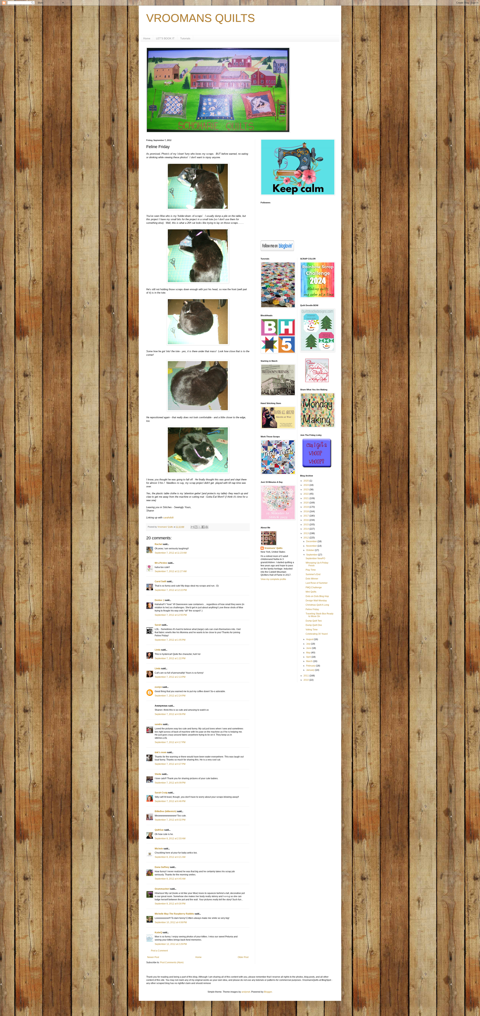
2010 (306, 680)
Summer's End (313, 574)
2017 (306, 515)
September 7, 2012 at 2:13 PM (170, 677)
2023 (306, 489)
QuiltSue (159, 830)
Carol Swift (160, 581)
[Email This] (192, 527)
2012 (306, 537)
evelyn (158, 687)
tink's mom (160, 752)
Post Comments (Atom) (172, 962)
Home (146, 38)
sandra (158, 724)
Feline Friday (312, 609)
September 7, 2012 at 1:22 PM (170, 658)
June (309, 648)
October (310, 550)
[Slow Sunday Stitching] (317, 381)
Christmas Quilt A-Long (317, 605)
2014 (306, 529)
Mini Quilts (311, 591)
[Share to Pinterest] (206, 527)
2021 (306, 498)
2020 (306, 502)
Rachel (158, 544)
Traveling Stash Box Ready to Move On (319, 615)
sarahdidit (168, 517)
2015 (306, 524)
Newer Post (153, 957)
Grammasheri (162, 889)
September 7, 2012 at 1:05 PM (170, 640)
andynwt (246, 992)
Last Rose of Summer (317, 583)
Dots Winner (312, 578)
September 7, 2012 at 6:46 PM (170, 801)
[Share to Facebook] (203, 527)
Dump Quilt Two (314, 620)
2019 (306, 507)
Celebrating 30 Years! (317, 634)
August (310, 639)
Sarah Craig (161, 792)
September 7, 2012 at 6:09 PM (170, 782)
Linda (157, 650)
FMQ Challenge (314, 587)
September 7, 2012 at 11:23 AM (171, 553)
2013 (306, 533)
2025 (306, 480)
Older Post (243, 957)
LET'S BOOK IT (165, 38)
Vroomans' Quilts (273, 548)
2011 (306, 675)
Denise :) (159, 600)
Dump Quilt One (314, 625)
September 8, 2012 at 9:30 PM (170, 903)
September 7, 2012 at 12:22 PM (171, 590)
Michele (159, 848)
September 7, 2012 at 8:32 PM (170, 819)
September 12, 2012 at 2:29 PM (171, 944)
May (308, 652)
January (310, 670)
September (312, 554)
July (308, 644)
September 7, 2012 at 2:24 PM (170, 695)
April (308, 657)
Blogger (268, 992)
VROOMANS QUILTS (200, 18)
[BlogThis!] (196, 527)
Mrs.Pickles (161, 563)
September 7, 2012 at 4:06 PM (170, 714)
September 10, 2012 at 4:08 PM (171, 922)
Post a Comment (159, 950)
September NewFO (315, 558)
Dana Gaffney (162, 867)
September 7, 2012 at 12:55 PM (171, 615)
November (311, 546)
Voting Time (312, 629)
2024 (306, 485)
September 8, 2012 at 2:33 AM (170, 838)
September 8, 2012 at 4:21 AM (170, 857)
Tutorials (185, 38)
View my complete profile (273, 579)
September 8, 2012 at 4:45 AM (170, 878)
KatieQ (158, 932)
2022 (306, 494)
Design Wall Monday (316, 600)
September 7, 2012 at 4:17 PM (170, 742)
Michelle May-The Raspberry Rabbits (174, 913)
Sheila (158, 774)
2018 (306, 511)
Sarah (158, 625)
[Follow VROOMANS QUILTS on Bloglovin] (277, 250)
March (309, 661)
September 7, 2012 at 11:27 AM (171, 571)
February (311, 665)
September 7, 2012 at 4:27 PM (170, 764)
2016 (306, 520)
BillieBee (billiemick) (165, 811)
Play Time (311, 570)
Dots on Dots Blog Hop (317, 596)
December (311, 541)
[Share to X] (199, 527)
